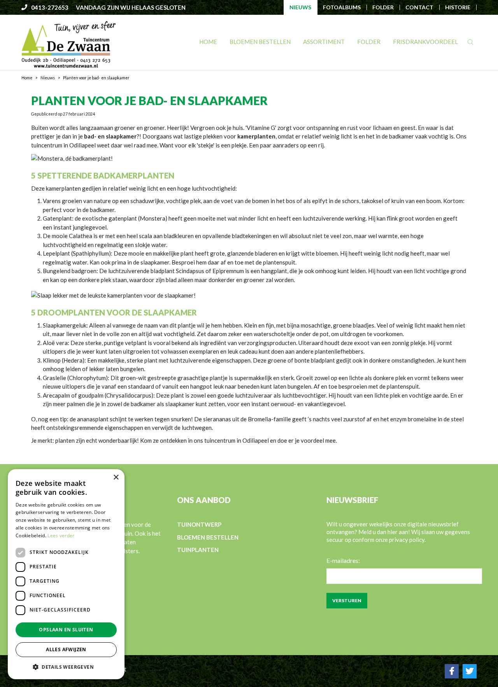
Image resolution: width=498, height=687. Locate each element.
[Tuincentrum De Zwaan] (68, 43)
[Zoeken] (470, 42)
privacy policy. (407, 539)
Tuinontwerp (199, 524)
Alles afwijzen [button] (66, 649)
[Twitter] (470, 671)
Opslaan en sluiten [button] (66, 629)
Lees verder (60, 535)
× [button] (116, 477)
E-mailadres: (343, 560)
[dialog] (66, 574)
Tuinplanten (198, 549)
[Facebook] (452, 671)
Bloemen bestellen (207, 537)
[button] (66, 666)
